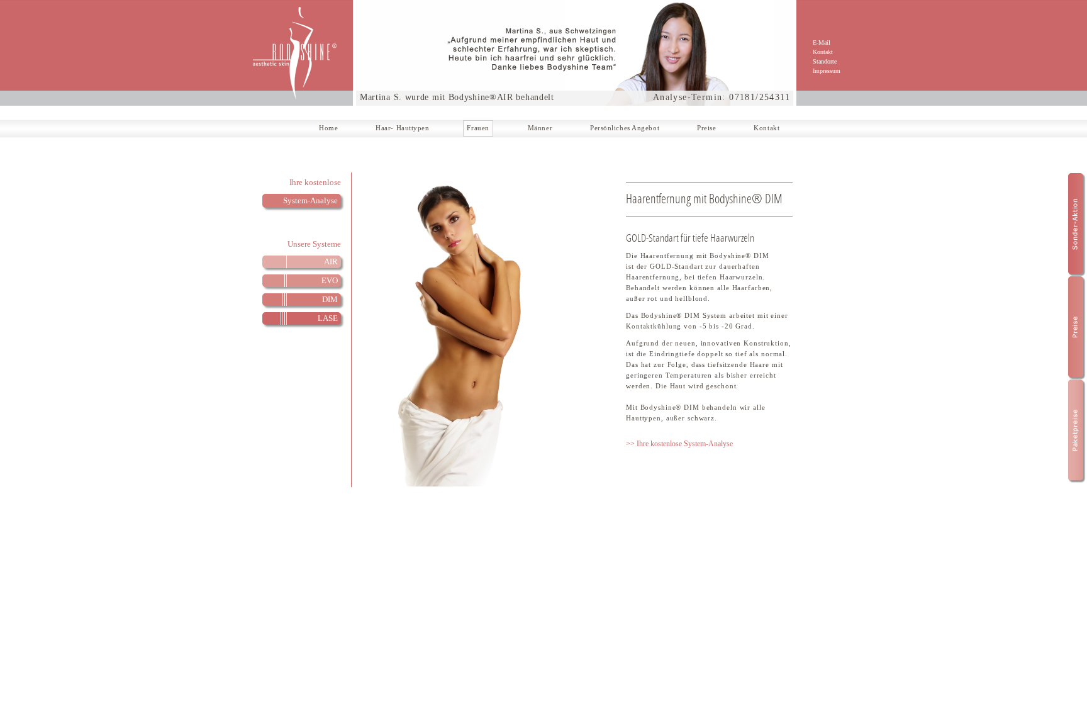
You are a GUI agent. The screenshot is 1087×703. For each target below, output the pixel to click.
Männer (540, 128)
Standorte (825, 61)
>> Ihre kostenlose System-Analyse (679, 443)
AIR (331, 261)
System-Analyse (310, 200)
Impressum (826, 70)
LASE (328, 318)
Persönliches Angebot (624, 128)
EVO (329, 280)
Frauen (478, 128)
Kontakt (823, 51)
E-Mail (821, 42)
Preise (706, 128)
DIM (330, 299)
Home (328, 128)
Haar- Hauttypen (402, 128)
